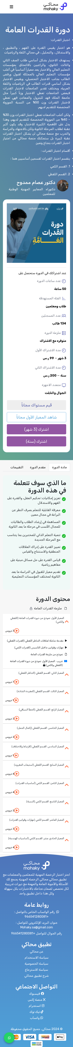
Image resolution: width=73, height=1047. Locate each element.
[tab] (36, 625)
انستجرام (35, 1006)
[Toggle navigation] (11, 8)
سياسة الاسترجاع (36, 969)
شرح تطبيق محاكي (36, 976)
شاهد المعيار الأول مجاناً (36, 417)
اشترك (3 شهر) (36, 429)
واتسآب (35, 1018)
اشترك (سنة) (36, 441)
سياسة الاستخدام (36, 957)
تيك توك (35, 1012)
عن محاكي (36, 951)
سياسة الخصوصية (36, 963)
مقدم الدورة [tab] (38, 467)
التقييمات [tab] (17, 467)
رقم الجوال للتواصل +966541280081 (36, 933)
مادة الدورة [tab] (59, 467)
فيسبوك (34, 993)
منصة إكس (35, 1000)
